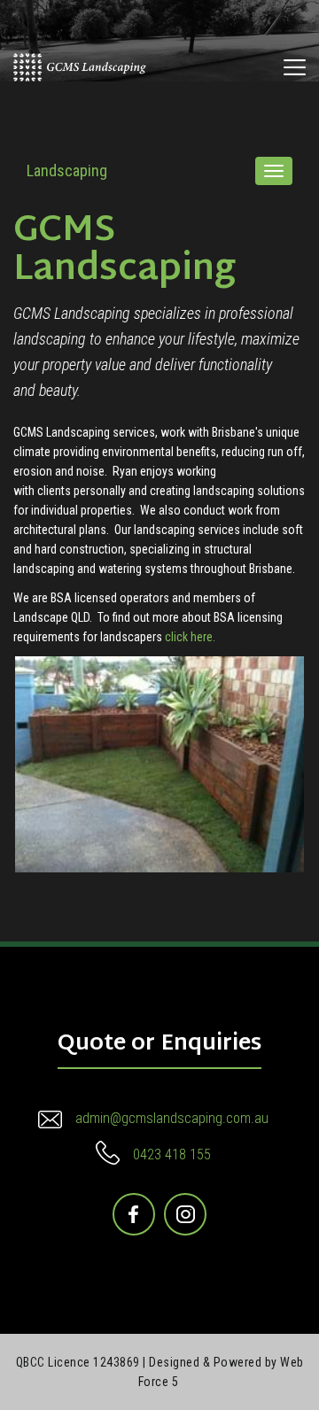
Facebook (134, 1205)
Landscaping (67, 170)
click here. (190, 637)
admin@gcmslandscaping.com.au (171, 1118)
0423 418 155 (172, 1154)
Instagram (186, 1205)
